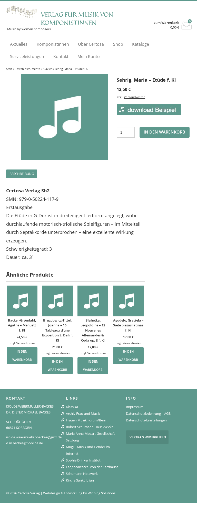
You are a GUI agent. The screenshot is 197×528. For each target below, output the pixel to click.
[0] (187, 28)
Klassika (72, 406)
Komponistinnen (53, 44)
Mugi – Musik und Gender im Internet (88, 450)
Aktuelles (18, 44)
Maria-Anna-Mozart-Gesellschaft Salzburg (90, 436)
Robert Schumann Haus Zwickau (90, 427)
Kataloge (140, 44)
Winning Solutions (101, 493)
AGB (167, 413)
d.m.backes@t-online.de (24, 443)
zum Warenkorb (166, 22)
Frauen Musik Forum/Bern (86, 420)
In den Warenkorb (164, 132)
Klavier (47, 69)
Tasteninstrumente (27, 69)
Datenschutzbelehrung (143, 413)
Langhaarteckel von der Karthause (92, 467)
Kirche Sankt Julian (80, 480)
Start (9, 69)
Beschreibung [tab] (21, 173)
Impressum (134, 406)
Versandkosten (134, 97)
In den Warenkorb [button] (22, 355)
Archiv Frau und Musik (83, 413)
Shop (118, 44)
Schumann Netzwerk (82, 473)
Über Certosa (91, 44)
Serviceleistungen (27, 56)
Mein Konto (88, 56)
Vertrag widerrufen (148, 437)
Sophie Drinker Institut (83, 460)
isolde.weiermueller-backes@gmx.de (34, 437)
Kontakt (60, 56)
